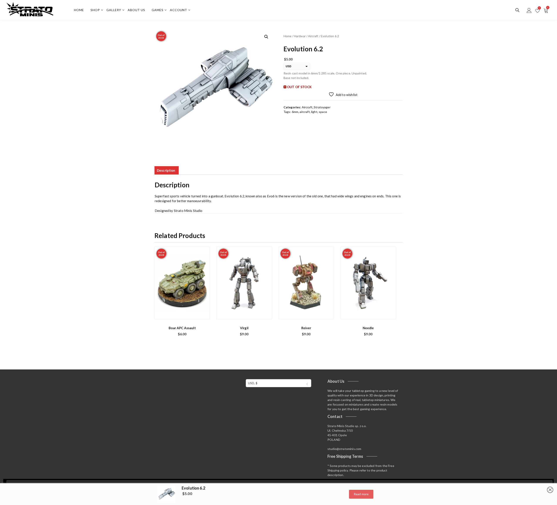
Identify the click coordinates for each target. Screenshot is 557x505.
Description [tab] (166, 170)
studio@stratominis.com (344, 449)
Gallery (113, 10)
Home (79, 10)
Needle (368, 328)
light (314, 112)
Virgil (244, 328)
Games (157, 10)
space (323, 112)
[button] (266, 37)
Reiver (306, 328)
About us (136, 10)
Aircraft (313, 36)
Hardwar (300, 36)
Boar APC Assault (182, 328)
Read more (361, 494)
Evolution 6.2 (193, 488)
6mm (295, 112)
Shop (95, 10)
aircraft (305, 112)
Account (178, 10)
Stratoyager (322, 107)
